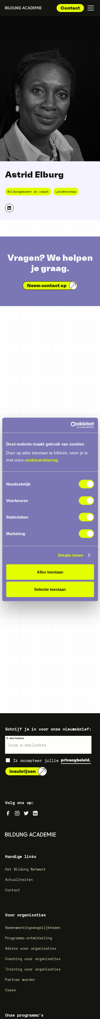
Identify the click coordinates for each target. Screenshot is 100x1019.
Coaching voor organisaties (33, 958)
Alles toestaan (50, 571)
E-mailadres (15, 738)
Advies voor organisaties (30, 948)
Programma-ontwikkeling (28, 938)
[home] (23, 7)
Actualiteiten (19, 879)
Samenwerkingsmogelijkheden (33, 927)
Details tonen (70, 555)
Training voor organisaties (33, 969)
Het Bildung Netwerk (25, 869)
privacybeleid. (76, 760)
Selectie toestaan (50, 589)
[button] (89, 8)
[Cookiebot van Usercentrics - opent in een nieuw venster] (71, 425)
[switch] (86, 500)
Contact (70, 7)
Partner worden (20, 979)
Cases (10, 990)
